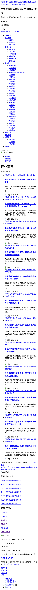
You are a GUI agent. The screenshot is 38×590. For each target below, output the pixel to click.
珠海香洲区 (12, 65)
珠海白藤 (12, 109)
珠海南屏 (12, 95)
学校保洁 (12, 49)
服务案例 (8, 135)
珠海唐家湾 (12, 98)
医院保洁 (12, 61)
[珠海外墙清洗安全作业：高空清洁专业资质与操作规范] (21, 369)
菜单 (4, 29)
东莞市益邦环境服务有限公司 (11, 504)
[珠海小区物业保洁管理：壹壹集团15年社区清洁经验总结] (21, 441)
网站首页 (8, 35)
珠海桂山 (12, 102)
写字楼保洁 (12, 54)
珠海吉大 (12, 77)
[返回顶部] (8, 587)
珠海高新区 (12, 100)
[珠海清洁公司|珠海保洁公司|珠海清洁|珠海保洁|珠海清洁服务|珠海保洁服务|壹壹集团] (19, 4)
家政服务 (4, 524)
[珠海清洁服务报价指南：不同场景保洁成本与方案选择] (21, 223)
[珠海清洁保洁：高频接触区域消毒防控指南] (20, 175)
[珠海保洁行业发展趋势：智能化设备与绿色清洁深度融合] (21, 248)
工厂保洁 (12, 51)
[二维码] (8, 585)
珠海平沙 (12, 128)
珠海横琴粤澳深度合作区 (17, 72)
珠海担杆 (12, 105)
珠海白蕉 (12, 114)
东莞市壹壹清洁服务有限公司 (11, 480)
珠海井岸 (12, 112)
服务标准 (8, 132)
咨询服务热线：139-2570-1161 (11, 31)
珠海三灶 (12, 123)
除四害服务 (5, 528)
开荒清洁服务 (5, 532)
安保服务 (4, 516)
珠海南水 (12, 130)
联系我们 (8, 146)
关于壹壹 (8, 38)
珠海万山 (12, 107)
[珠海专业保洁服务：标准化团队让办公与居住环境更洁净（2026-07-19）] (21, 199)
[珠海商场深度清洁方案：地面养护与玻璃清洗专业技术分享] (21, 417)
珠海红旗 (12, 125)
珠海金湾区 (12, 70)
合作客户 (12, 45)
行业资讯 (12, 142)
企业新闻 (12, 139)
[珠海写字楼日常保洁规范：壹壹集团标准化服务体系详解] (21, 393)
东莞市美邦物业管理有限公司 (11, 496)
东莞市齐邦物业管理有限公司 (11, 500)
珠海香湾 (12, 84)
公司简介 (12, 40)
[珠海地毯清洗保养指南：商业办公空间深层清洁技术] (21, 345)
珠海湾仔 (12, 93)
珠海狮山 (12, 82)
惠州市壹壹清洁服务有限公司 (11, 492)
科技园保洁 (12, 58)
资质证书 (12, 42)
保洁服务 (4, 512)
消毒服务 (4, 520)
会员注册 (10, 558)
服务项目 (8, 47)
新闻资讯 (8, 137)
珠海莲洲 (12, 121)
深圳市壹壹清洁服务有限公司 (11, 484)
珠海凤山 (12, 91)
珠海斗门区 (12, 68)
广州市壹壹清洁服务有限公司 (11, 488)
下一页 (34, 462)
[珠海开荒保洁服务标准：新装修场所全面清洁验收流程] (21, 320)
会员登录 (4, 558)
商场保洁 (12, 56)
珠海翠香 (12, 79)
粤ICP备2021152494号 (11, 564)
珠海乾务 (12, 119)
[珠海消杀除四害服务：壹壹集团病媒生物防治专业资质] (21, 272)
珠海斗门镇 (12, 116)
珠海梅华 (12, 86)
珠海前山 (12, 88)
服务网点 (8, 63)
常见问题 (12, 144)
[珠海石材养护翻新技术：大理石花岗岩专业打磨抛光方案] (21, 296)
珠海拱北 (12, 75)
